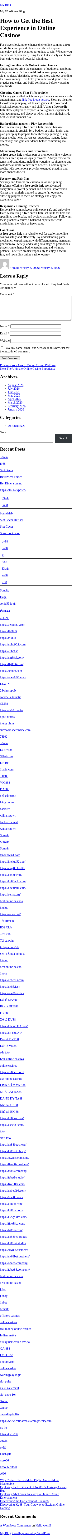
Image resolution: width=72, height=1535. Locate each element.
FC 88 (4, 1013)
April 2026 (14, 399)
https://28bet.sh (9, 651)
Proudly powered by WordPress (31, 1533)
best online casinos (11, 901)
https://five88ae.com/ (12, 1184)
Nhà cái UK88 (9, 1105)
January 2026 (16, 409)
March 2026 (15, 402)
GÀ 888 (5, 1348)
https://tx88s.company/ (13, 1170)
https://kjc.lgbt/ (9, 1434)
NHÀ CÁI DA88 (11, 1092)
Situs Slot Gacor (10, 533)
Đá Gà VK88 (8, 1045)
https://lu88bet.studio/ (13, 1243)
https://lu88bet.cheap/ (13, 1151)
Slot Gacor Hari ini (11, 520)
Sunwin (4, 835)
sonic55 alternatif (10, 697)
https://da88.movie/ (11, 710)
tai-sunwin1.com (10, 855)
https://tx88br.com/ (11, 1230)
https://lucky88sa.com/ (13, 1217)
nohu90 (4, 618)
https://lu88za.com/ (11, 1210)
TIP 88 (4, 776)
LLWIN (5, 684)
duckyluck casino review (15, 1342)
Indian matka (8, 1335)
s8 (3, 555)
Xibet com (6, 756)
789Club (5, 934)
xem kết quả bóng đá (12, 953)
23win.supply (8, 690)
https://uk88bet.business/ (15, 1256)
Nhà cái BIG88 (9, 1111)
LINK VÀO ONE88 (13, 1085)
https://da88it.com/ (11, 874)
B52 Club (6, 927)
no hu (3, 1427)
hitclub (4, 907)
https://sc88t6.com (11, 670)
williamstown (8, 815)
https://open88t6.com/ (13, 677)
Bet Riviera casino (11, 483)
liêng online (7, 802)
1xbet (3, 1302)
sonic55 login (8, 603)
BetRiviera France (11, 476)
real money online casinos (15, 1328)
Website (5, 340)
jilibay (3, 1296)
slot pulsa (5, 1381)
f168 (3, 463)
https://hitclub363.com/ (14, 1026)
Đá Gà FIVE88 (9, 1039)
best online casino (11, 966)
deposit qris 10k (9, 1414)
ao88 (5, 575)
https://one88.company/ (14, 1263)
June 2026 (14, 392)
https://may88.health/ (12, 868)
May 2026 (14, 395)
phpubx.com (7, 1361)
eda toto (5, 1052)
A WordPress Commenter (15, 1525)
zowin (3, 1440)
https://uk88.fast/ (10, 986)
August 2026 (15, 385)
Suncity (4, 590)
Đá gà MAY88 (9, 999)
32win (4, 457)
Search (4, 432)
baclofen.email (9, 822)
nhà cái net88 (8, 795)
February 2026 (17, 406)
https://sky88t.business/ (14, 1249)
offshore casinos (10, 1315)
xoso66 (4, 1460)
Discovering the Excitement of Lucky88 (24, 1501)
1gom (3, 973)
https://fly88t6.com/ (11, 664)
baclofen (5, 809)
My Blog (5, 4)
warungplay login (10, 1374)
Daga (3, 597)
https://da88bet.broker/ (13, 1236)
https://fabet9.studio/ (12, 1177)
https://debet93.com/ (12, 980)
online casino (8, 1368)
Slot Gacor (6, 470)
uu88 (5, 505)
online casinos (8, 1065)
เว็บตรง (5, 611)
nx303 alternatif (9, 1388)
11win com (6, 769)
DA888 (4, 789)
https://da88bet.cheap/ (13, 1144)
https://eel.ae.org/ (10, 894)
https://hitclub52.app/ (12, 861)
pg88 (3, 1447)
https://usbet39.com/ (12, 1124)
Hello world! (43, 1525)
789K (3, 736)
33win (5, 498)
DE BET (5, 763)
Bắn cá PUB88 (9, 1006)
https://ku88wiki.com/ (13, 881)
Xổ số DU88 (8, 1019)
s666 (3, 1473)
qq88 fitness (7, 716)
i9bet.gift (5, 1453)
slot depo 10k (8, 1394)
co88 (5, 548)
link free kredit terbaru (35, 99)
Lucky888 (6, 749)
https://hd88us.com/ (12, 1118)
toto (2, 1131)
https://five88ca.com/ (12, 1223)
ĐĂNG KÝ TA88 (11, 1098)
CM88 (4, 703)
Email (4, 333)
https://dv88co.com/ (12, 1072)
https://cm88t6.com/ (12, 657)
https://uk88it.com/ (11, 1203)
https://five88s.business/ (14, 1164)
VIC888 (5, 782)
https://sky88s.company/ (14, 1157)
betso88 (4, 1309)
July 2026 (14, 388)
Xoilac (4, 1401)
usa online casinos (11, 1078)
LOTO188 (6, 1355)
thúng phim (7, 723)
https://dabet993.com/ (13, 1190)
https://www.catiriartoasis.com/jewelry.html (26, 1421)
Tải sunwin (7, 940)
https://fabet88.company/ (15, 1269)
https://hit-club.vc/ (11, 1032)
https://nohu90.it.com (13, 644)
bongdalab (6, 513)
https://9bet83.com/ (11, 1197)
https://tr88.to (8, 637)
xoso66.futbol (8, 1467)
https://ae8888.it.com (12, 624)
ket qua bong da (9, 947)
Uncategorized (16, 425)
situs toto (5, 1138)
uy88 (5, 541)
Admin (13, 267)
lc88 (4, 582)
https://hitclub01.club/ (13, 888)
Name (5, 326)
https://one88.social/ (12, 993)
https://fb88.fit (8, 631)
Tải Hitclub (7, 920)
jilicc (3, 1289)
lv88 (4, 561)
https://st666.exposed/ (13, 490)
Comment (7, 294)
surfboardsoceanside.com (15, 730)
